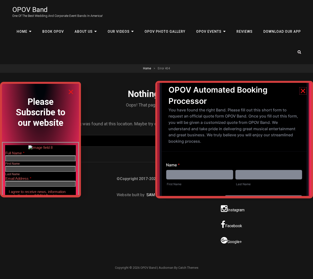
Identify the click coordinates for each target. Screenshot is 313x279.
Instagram (236, 210)
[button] (71, 92)
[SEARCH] (299, 52)
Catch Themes (188, 267)
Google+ (234, 241)
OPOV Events (209, 31)
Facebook (233, 226)
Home (22, 31)
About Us (84, 31)
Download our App (282, 31)
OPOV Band (30, 10)
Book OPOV (53, 31)
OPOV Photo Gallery (165, 31)
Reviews (244, 31)
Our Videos (119, 31)
